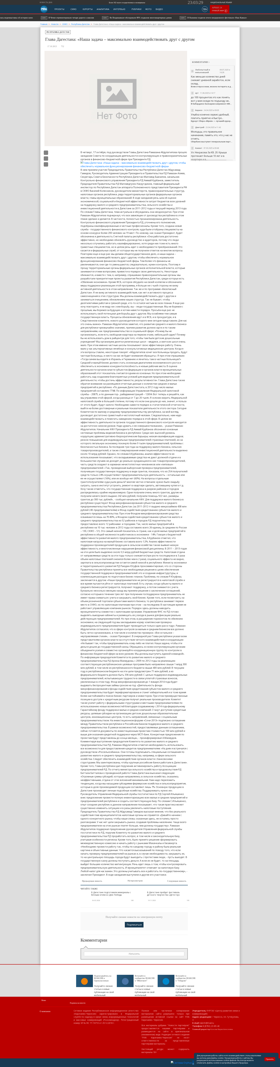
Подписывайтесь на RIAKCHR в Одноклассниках (102, 978)
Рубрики (136, 9)
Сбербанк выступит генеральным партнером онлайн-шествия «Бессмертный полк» (212, 141)
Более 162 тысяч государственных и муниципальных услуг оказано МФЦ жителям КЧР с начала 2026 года (112, 3)
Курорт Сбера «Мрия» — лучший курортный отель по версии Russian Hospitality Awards (212, 121)
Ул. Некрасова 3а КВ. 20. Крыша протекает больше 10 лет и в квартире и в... (209, 156)
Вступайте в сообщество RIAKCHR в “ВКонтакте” (145, 978)
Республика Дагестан (58, 32)
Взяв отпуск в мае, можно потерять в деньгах (212, 86)
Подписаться (134, 924)
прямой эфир (218, 9)
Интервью (119, 9)
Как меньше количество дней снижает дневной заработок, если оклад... (210, 80)
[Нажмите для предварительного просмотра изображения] (134, 164)
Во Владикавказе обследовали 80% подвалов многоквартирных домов (92, 18)
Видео (159, 9)
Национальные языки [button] (221, 2)
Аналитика (103, 9)
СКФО (73, 9)
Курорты (87, 9)
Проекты (59, 9)
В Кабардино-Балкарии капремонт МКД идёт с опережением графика (212, 104)
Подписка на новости (77, 1003)
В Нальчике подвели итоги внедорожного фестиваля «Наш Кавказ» (168, 18)
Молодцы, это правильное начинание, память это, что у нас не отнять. (211, 135)
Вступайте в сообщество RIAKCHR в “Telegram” (185, 978)
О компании (45, 1011)
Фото (148, 9)
